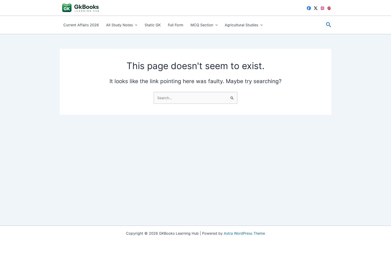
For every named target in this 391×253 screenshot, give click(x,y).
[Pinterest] (329, 8)
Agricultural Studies (241, 25)
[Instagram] (322, 8)
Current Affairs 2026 (81, 25)
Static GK (153, 25)
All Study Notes (119, 25)
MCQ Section (202, 25)
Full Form (175, 25)
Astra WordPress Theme (244, 233)
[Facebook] (309, 8)
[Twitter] (316, 8)
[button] (135, 25)
